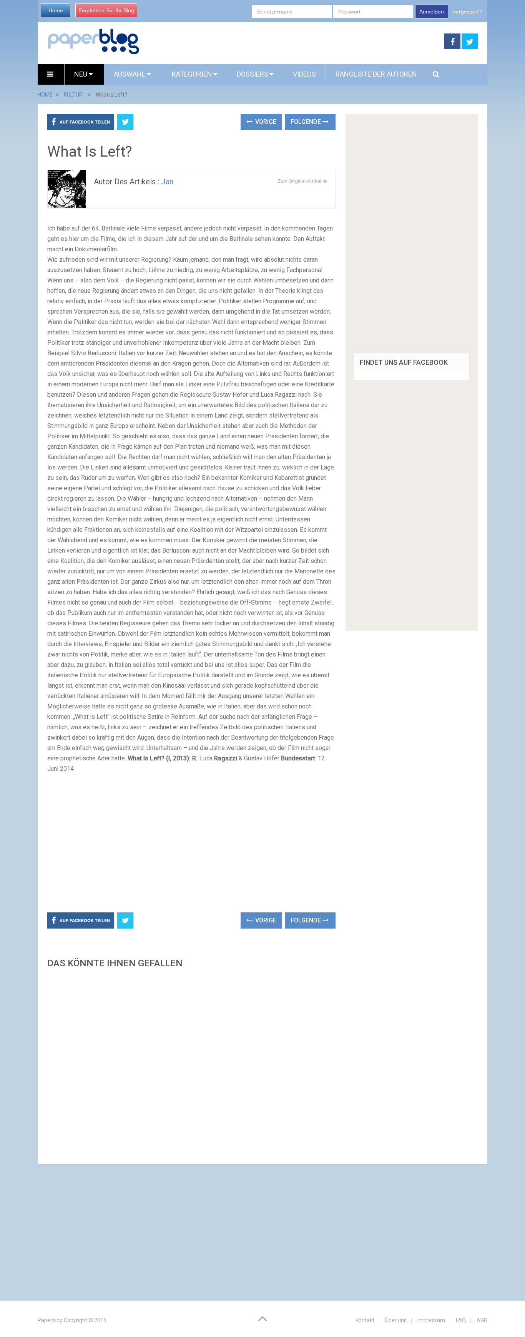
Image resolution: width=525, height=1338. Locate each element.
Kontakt (365, 1320)
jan (167, 181)
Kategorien (192, 74)
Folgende (306, 121)
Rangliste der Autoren (376, 74)
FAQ (461, 1320)
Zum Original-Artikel (299, 181)
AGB (482, 1320)
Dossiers (252, 74)
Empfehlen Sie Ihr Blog (106, 10)
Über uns (396, 1320)
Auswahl (130, 74)
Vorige (265, 121)
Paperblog (50, 1320)
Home (55, 10)
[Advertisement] (292, 41)
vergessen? (467, 11)
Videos (304, 74)
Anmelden (431, 11)
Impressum (431, 1320)
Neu (81, 74)
